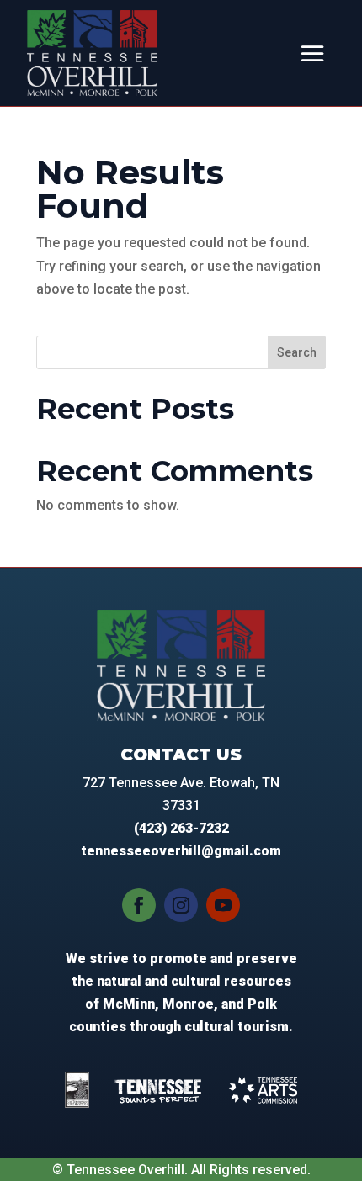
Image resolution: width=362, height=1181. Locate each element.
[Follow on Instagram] (181, 905)
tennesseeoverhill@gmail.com (181, 851)
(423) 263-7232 (181, 828)
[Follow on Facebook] (139, 905)
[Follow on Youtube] (223, 905)
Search (297, 352)
